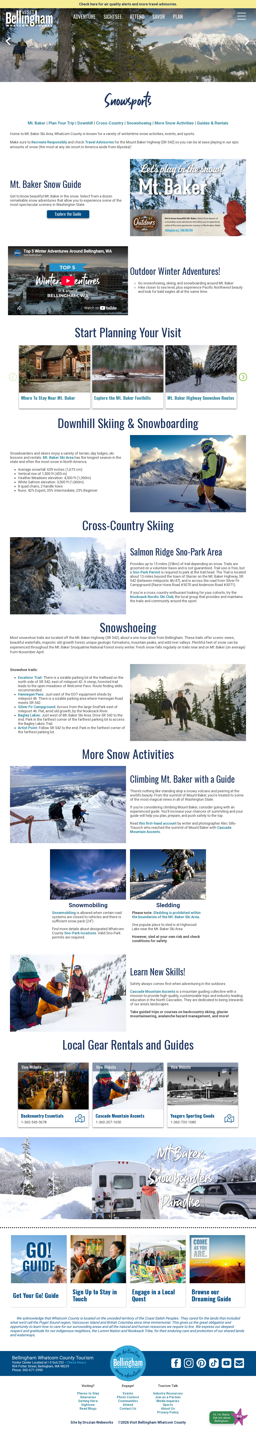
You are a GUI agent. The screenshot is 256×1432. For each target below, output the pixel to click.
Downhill (85, 123)
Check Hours (76, 1362)
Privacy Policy (168, 1412)
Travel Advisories (99, 142)
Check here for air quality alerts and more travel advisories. (128, 4)
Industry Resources (168, 1393)
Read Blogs (88, 1408)
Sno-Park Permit (146, 572)
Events (128, 1393)
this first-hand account (158, 823)
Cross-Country (109, 123)
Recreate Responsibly (49, 142)
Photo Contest (128, 1397)
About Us (168, 1408)
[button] (228, 1416)
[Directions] (80, 1120)
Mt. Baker (36, 123)
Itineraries (88, 1397)
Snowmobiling (64, 913)
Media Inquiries (167, 1401)
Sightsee (88, 1405)
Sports (168, 1405)
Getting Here (88, 1401)
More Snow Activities (175, 123)
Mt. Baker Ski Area (58, 457)
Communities (128, 1401)
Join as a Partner (168, 1397)
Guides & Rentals (212, 123)
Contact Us (128, 1408)
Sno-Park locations (80, 933)
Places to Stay (88, 1393)
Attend (128, 1405)
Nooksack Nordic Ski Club (151, 597)
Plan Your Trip (61, 123)
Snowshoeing (139, 123)
